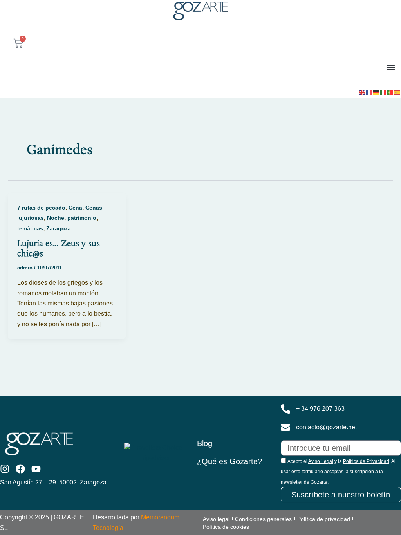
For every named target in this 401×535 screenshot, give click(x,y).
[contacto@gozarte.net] (285, 427)
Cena (75, 207)
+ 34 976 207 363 (320, 408)
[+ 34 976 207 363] (285, 409)
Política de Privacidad (366, 461)
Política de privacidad (323, 519)
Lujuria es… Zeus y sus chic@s (58, 248)
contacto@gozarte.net (326, 427)
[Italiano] (383, 91)
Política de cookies (226, 527)
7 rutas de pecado (41, 207)
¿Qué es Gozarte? (229, 461)
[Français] (369, 91)
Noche (55, 218)
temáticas (30, 228)
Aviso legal (216, 519)
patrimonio (81, 218)
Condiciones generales (263, 519)
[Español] (397, 91)
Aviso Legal (320, 461)
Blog (204, 443)
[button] (390, 67)
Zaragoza (58, 228)
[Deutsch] (376, 91)
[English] (362, 91)
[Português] (390, 91)
